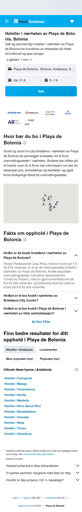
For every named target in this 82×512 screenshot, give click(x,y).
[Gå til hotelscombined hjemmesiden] (29, 21)
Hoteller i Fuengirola (18, 378)
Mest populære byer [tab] (19, 359)
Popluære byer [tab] (50, 359)
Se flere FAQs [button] (41, 322)
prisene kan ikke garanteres (39, 454)
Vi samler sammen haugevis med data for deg (38, 473)
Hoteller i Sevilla (15, 395)
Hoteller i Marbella (16, 400)
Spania (27, 497)
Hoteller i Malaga (15, 384)
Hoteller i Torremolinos (19, 389)
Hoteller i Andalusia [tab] (19, 350)
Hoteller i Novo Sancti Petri (22, 406)
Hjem (16, 497)
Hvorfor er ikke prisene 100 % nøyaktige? (35, 480)
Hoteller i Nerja (14, 423)
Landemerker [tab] (48, 350)
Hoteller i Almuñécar (18, 434)
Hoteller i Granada (16, 417)
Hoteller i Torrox (15, 428)
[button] (6, 21)
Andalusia (50, 497)
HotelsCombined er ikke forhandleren (32, 465)
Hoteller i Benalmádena (20, 411)
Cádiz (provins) (26, 505)
